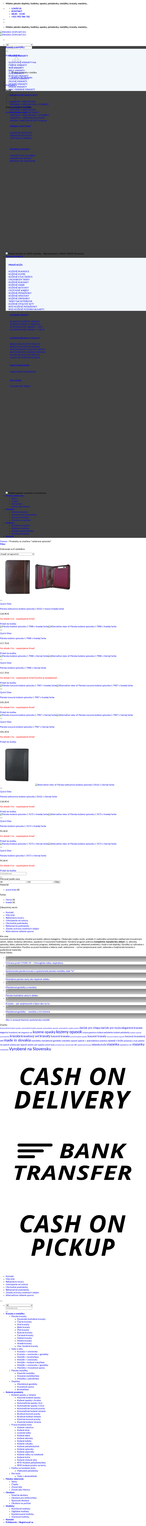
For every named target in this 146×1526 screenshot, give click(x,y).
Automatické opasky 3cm (29, 1403)
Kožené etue (23, 1430)
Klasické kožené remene (29, 1422)
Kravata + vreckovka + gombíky (32, 1354)
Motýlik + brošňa (25, 1357)
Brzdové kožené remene (29, 1416)
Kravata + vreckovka (27, 1351)
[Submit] (7, 51)
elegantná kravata (131, 1028)
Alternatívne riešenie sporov (20, 931)
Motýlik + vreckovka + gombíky (32, 1365)
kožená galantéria (90, 1033)
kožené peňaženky (122, 1033)
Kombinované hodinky (22, 531)
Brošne (20, 1389)
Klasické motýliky (26, 1373)
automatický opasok (50, 1028)
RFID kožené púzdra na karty (31, 1465)
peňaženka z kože (131, 1041)
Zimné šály (16, 504)
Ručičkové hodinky (20, 525)
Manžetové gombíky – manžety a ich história (28, 1012)
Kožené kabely (24, 1441)
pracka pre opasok (18, 1045)
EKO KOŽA (15, 380)
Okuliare (10, 509)
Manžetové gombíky (27, 1384)
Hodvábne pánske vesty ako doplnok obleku (27, 979)
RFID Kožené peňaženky (29, 1463)
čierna (9, 900)
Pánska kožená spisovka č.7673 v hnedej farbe (23, 826)
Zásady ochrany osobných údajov (22, 929)
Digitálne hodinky (20, 528)
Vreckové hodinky (20, 534)
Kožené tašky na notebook (30, 1454)
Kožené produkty (14, 256)
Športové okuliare (20, 517)
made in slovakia (17, 1040)
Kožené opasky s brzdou (29, 1400)
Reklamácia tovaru (15, 918)
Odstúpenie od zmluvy (17, 920)
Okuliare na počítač (21, 520)
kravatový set (30, 1036)
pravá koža (11, 890)
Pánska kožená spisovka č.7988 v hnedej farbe (23, 638)
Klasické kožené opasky (28, 1398)
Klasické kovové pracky (28, 1419)
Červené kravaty (25, 1335)
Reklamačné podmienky (17, 926)
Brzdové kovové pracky (28, 1414)
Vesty (14, 498)
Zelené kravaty (24, 1338)
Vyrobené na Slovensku (30, 1049)
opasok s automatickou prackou (92, 1041)
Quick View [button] (6, 604)
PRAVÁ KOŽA (16, 265)
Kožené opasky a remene (23, 1395)
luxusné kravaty (97, 1036)
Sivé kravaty (23, 1324)
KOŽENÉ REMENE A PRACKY (25, 338)
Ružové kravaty (24, 1333)
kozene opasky (44, 1032)
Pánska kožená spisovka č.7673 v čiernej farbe (23, 856)
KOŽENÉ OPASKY (19, 315)
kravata (15, 1036)
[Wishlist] (1, 600)
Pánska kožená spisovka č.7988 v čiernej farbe (23, 668)
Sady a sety (17, 1349)
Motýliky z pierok (25, 1379)
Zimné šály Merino (20, 506)
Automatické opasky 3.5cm (30, 1406)
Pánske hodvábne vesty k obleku (22, 995)
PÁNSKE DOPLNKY (20, 149)
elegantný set (26, 1033)
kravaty (45, 1036)
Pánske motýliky (19, 1370)
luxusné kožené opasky (78, 1036)
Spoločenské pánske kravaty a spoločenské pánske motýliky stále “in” (40, 971)
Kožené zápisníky (25, 1452)
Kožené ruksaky (25, 1444)
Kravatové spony (25, 1387)
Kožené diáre (23, 1435)
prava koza (50, 1045)
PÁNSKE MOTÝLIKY (20, 126)
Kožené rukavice (25, 1427)
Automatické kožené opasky (10, 1028)
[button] (2, 544)
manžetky (36, 1041)
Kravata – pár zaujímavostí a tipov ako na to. (28, 1004)
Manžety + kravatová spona (31, 1368)
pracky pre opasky (36, 1045)
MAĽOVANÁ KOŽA (20, 365)
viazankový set (126, 1045)
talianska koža (99, 1044)
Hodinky (10, 523)
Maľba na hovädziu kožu (23, 1468)
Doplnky (15, 1381)
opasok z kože (115, 1040)
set (75, 1045)
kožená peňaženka (105, 1033)
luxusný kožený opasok (115, 1036)
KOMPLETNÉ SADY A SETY (24, 95)
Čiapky (14, 501)
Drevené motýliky (26, 1376)
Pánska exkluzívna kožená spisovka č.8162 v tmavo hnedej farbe (32, 609)
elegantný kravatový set (10, 1032)
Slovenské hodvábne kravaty (31, 1319)
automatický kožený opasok (32, 1028)
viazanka (113, 1044)
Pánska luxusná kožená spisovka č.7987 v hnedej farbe (27, 697)
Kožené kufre (23, 1457)
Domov (3, 541)
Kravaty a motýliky (15, 47)
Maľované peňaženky (27, 1471)
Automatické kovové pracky (31, 1408)
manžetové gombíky (51, 1041)
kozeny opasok (69, 1032)
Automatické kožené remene (31, 1411)
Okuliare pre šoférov (21, 515)
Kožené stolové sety (27, 1460)
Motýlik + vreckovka (27, 1360)
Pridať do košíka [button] (8, 624)
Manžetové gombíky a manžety (21, 987)
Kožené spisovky (25, 1449)
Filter (57, 882)
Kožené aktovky (25, 1438)
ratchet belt (69, 1045)
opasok (74, 1041)
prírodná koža (59, 1045)
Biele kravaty (23, 1327)
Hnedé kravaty (24, 1343)
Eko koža (15, 1473)
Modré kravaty (24, 1341)
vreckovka (4, 1050)
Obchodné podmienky (17, 923)
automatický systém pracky (69, 1028)
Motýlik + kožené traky (28, 1362)
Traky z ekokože (25, 1476)
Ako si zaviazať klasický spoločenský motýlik (28, 1020)
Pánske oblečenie (15, 496)
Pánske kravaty (19, 1316)
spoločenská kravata (84, 1045)
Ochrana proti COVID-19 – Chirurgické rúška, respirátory (34, 963)
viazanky (138, 1044)
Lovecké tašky (24, 1433)
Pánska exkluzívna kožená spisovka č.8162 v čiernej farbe (28, 797)
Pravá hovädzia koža (21, 1425)
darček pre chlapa (89, 1028)
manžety (66, 1041)
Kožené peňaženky (26, 1446)
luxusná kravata (60, 1036)
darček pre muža (111, 1028)
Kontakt (10, 536)
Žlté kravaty (23, 1330)
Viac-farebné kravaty (27, 1346)
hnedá (9, 902)
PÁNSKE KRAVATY (18, 56)
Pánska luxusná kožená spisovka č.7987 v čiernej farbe (27, 727)
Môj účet (10, 915)
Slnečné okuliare (19, 512)
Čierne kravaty (24, 1322)
